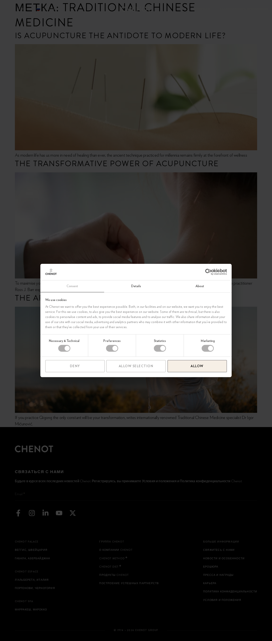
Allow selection (136, 366)
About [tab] (200, 286)
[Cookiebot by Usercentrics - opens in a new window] (208, 272)
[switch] (112, 348)
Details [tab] (136, 286)
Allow (197, 366)
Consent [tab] (72, 286)
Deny (75, 366)
